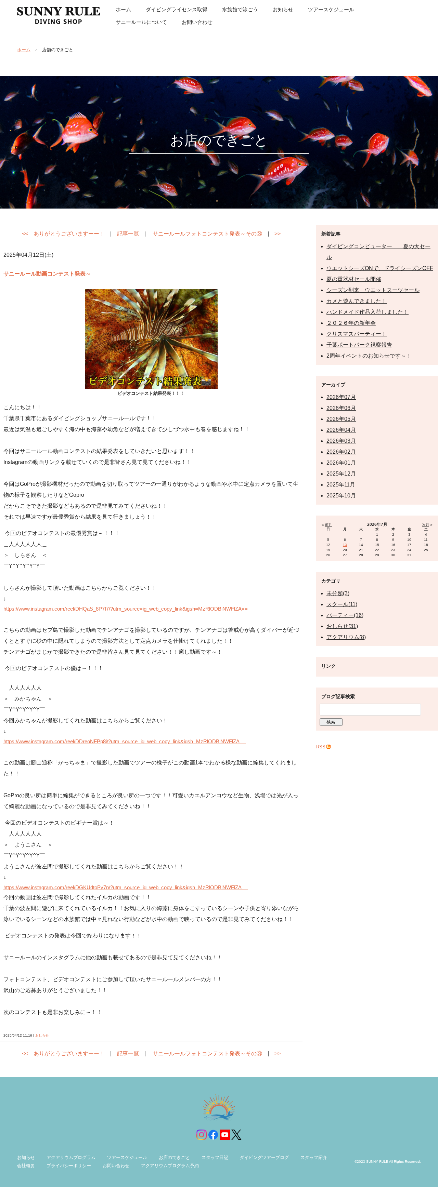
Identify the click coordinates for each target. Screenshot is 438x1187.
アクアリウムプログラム (71, 1157)
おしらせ (42, 1035)
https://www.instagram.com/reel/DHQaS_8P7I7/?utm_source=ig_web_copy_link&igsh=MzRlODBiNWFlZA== (125, 609)
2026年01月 (341, 463)
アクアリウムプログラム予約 (170, 1165)
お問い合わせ (116, 1165)
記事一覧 (128, 234)
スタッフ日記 (215, 1157)
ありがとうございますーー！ (69, 234)
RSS (320, 746)
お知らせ (26, 1157)
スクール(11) (341, 604)
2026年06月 (341, 408)
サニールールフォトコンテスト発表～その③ (206, 234)
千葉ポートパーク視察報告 (359, 345)
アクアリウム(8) (346, 637)
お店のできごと (174, 1157)
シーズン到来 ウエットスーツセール (373, 290)
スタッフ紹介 (313, 1157)
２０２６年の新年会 (351, 323)
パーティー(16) (344, 615)
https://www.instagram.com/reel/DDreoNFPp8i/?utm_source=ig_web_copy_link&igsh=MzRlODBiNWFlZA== (124, 741)
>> (277, 234)
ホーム (23, 49)
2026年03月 (341, 441)
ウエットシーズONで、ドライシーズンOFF (379, 268)
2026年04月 (341, 430)
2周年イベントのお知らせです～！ (369, 356)
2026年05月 (341, 419)
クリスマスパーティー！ (356, 334)
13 (345, 545)
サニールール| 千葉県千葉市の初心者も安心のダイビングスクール (58, 15)
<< (25, 234)
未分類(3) (337, 593)
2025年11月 (340, 485)
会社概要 (26, 1165)
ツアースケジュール (127, 1157)
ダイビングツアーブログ (264, 1157)
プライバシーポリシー (69, 1165)
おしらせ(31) (342, 626)
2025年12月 (341, 474)
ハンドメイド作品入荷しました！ (367, 312)
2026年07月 (341, 397)
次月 (425, 524)
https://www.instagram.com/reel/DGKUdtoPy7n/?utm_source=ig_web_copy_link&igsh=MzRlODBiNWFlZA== (125, 887)
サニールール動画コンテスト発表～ (47, 274)
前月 (328, 524)
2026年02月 (341, 452)
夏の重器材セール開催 (353, 279)
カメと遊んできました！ (356, 301)
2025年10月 (341, 495)
